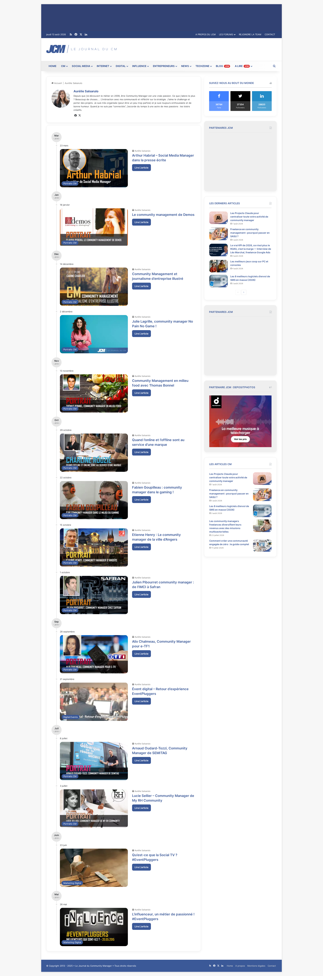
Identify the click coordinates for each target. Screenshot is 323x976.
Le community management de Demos (163, 215)
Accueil (57, 83)
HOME (52, 66)
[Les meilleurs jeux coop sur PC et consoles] (218, 266)
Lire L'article (141, 167)
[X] (80, 115)
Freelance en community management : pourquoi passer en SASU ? (250, 233)
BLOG (222, 66)
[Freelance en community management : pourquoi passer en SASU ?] (218, 234)
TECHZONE (202, 66)
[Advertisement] (200, 49)
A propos (240, 965)
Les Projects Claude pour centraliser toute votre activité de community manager (249, 217)
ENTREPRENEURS (164, 66)
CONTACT (270, 34)
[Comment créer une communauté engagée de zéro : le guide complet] (262, 545)
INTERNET (103, 66)
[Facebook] (76, 115)
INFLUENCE (139, 66)
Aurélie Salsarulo (86, 91)
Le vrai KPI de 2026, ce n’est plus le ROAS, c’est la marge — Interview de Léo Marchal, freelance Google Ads (250, 249)
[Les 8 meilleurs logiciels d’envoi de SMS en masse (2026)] (218, 281)
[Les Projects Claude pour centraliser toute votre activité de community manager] (218, 217)
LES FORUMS (226, 34)
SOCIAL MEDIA (81, 66)
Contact (272, 965)
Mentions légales (256, 965)
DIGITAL (121, 66)
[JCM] (81, 49)
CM (63, 66)
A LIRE (242, 66)
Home (230, 965)
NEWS (185, 66)
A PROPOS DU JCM (205, 34)
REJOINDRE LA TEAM (250, 34)
